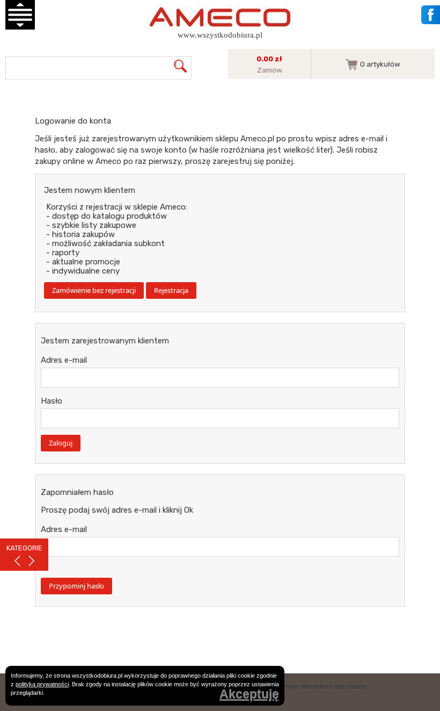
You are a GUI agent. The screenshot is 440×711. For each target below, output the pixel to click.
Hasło (51, 401)
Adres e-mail (64, 360)
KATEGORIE (24, 548)
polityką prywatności (42, 684)
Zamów (269, 70)
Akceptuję (249, 694)
